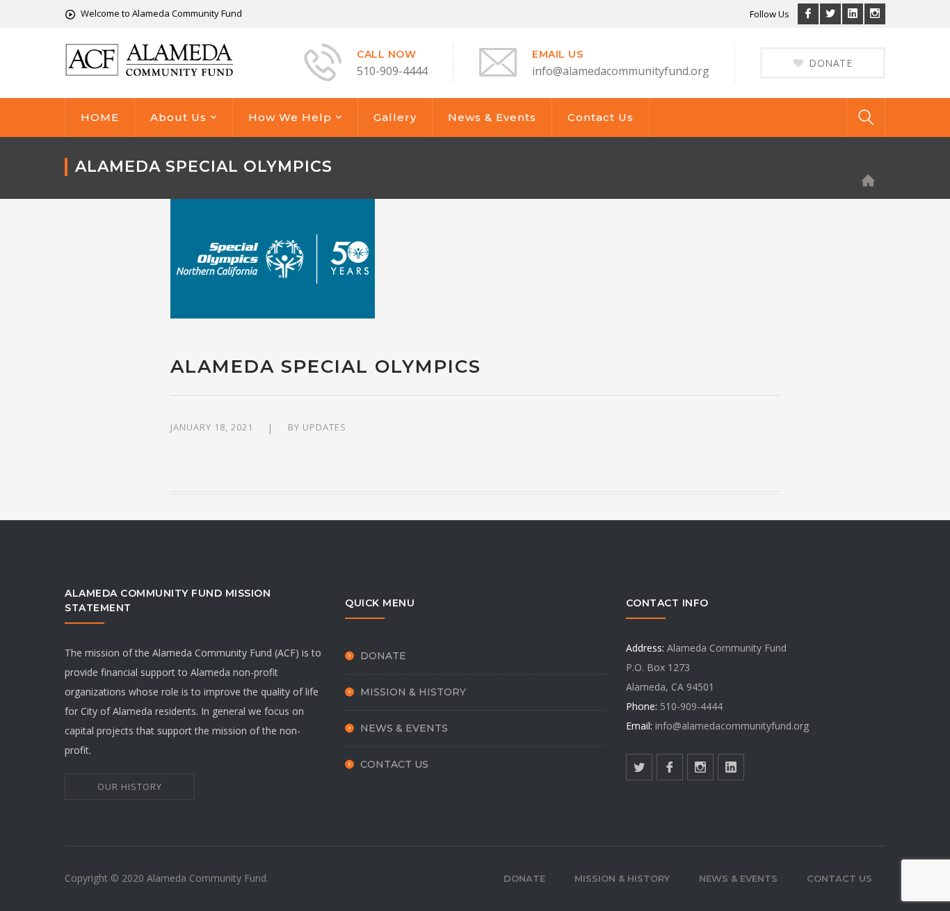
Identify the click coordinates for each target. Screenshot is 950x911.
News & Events (492, 117)
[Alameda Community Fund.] (150, 58)
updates (324, 427)
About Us (178, 117)
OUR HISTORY (129, 786)
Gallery (395, 117)
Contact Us (600, 117)
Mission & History (413, 692)
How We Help (290, 117)
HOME (100, 117)
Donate (383, 656)
